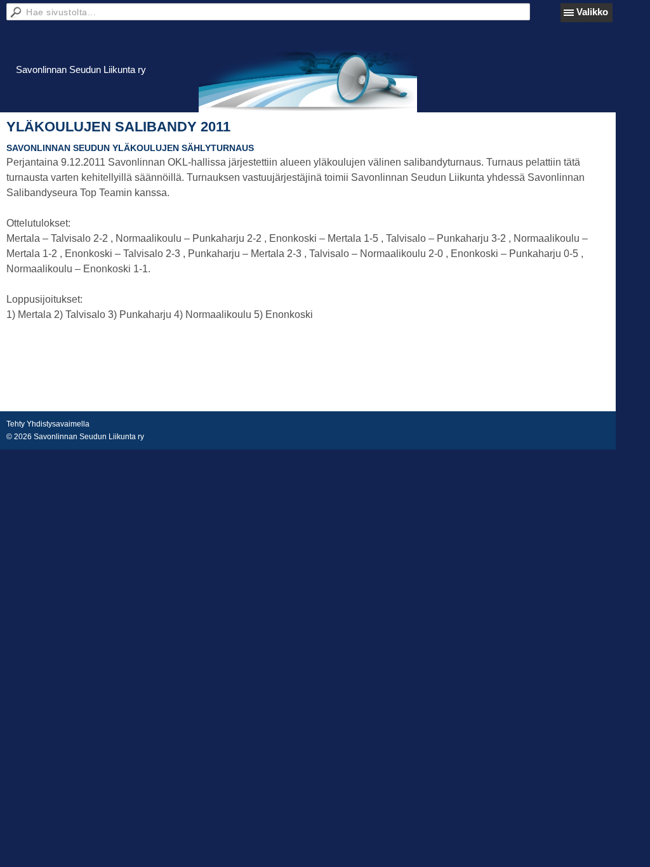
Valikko (592, 11)
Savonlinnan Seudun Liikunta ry (81, 69)
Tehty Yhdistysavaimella (48, 424)
